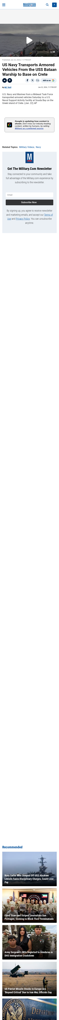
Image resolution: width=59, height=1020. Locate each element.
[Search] (47, 5)
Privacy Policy (23, 218)
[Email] (37, 80)
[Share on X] (32, 80)
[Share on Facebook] (27, 80)
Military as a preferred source (29, 128)
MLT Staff (7, 87)
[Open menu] (3, 5)
